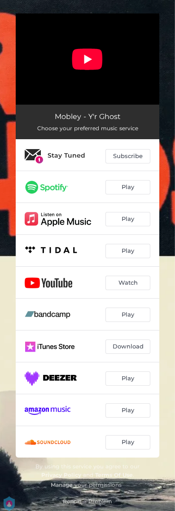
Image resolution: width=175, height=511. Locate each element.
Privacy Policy (61, 474)
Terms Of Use (114, 474)
